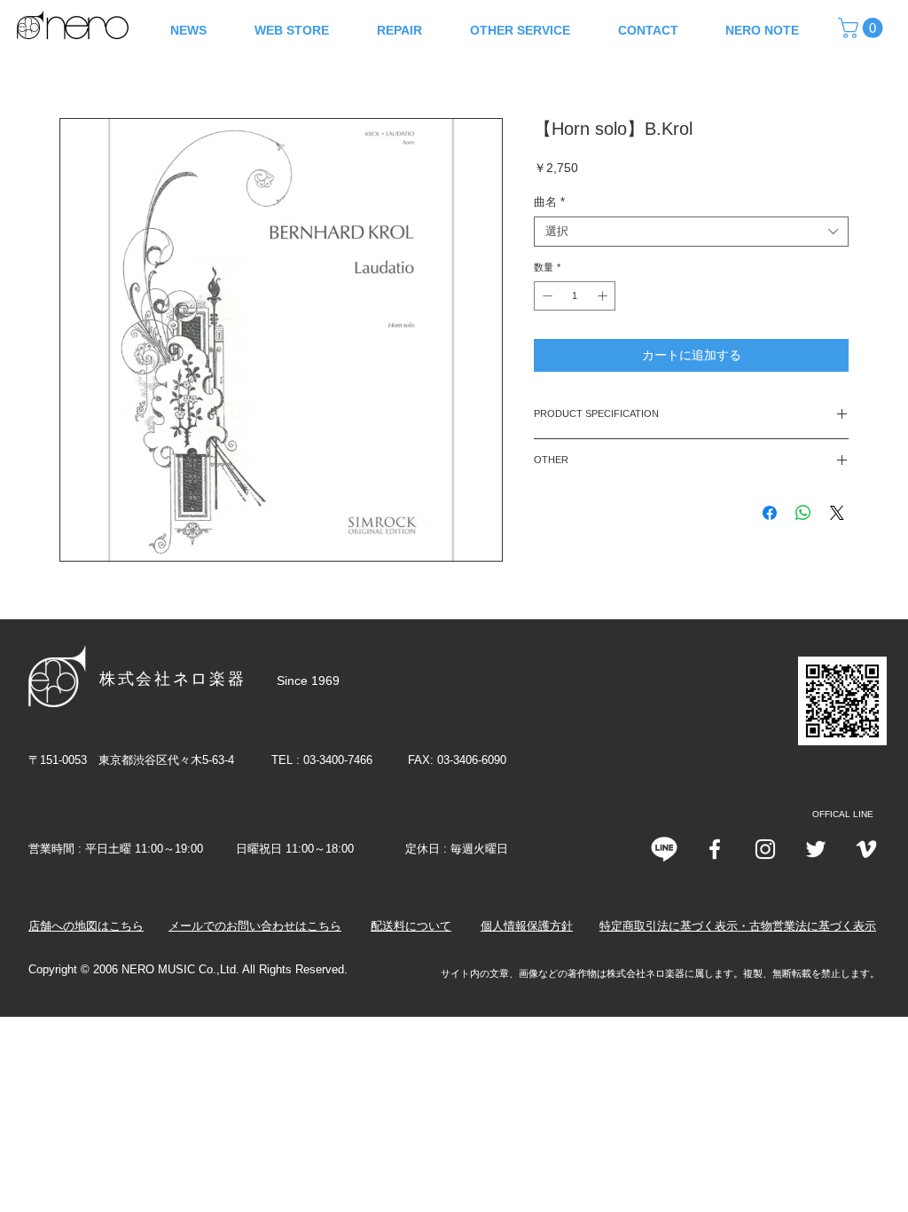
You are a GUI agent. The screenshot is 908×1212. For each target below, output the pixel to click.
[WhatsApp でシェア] (803, 512)
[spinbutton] (575, 296)
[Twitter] (815, 849)
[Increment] (604, 296)
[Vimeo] (866, 849)
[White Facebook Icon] (714, 849)
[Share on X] (837, 512)
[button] (863, 28)
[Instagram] (765, 849)
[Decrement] (545, 296)
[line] (664, 849)
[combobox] (691, 231)
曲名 (549, 202)
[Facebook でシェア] (769, 512)
